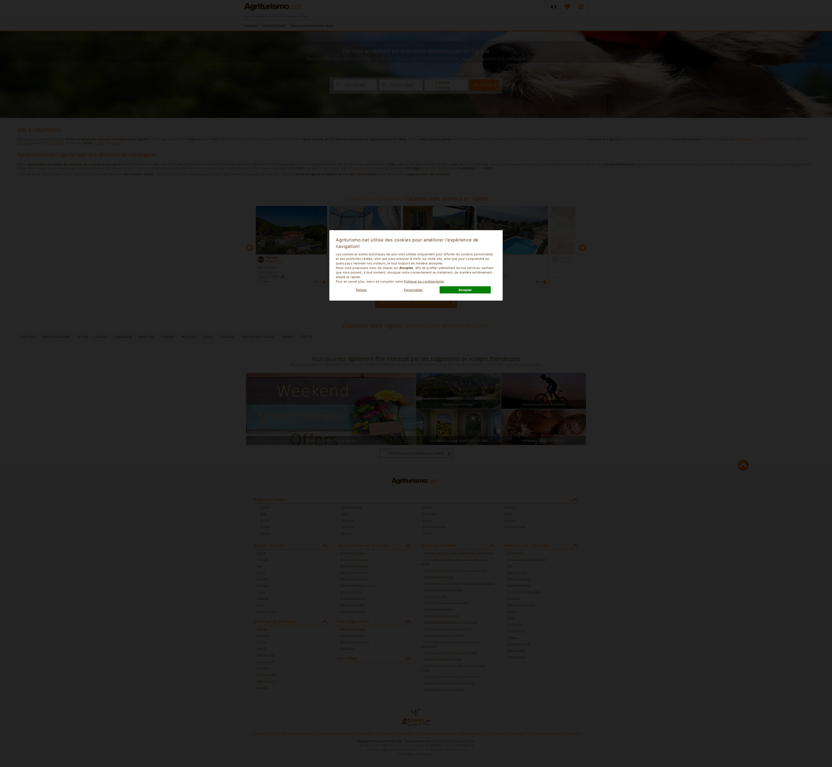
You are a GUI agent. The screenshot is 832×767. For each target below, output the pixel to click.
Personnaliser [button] (413, 290)
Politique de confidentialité (424, 281)
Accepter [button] (465, 290)
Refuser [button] (361, 290)
